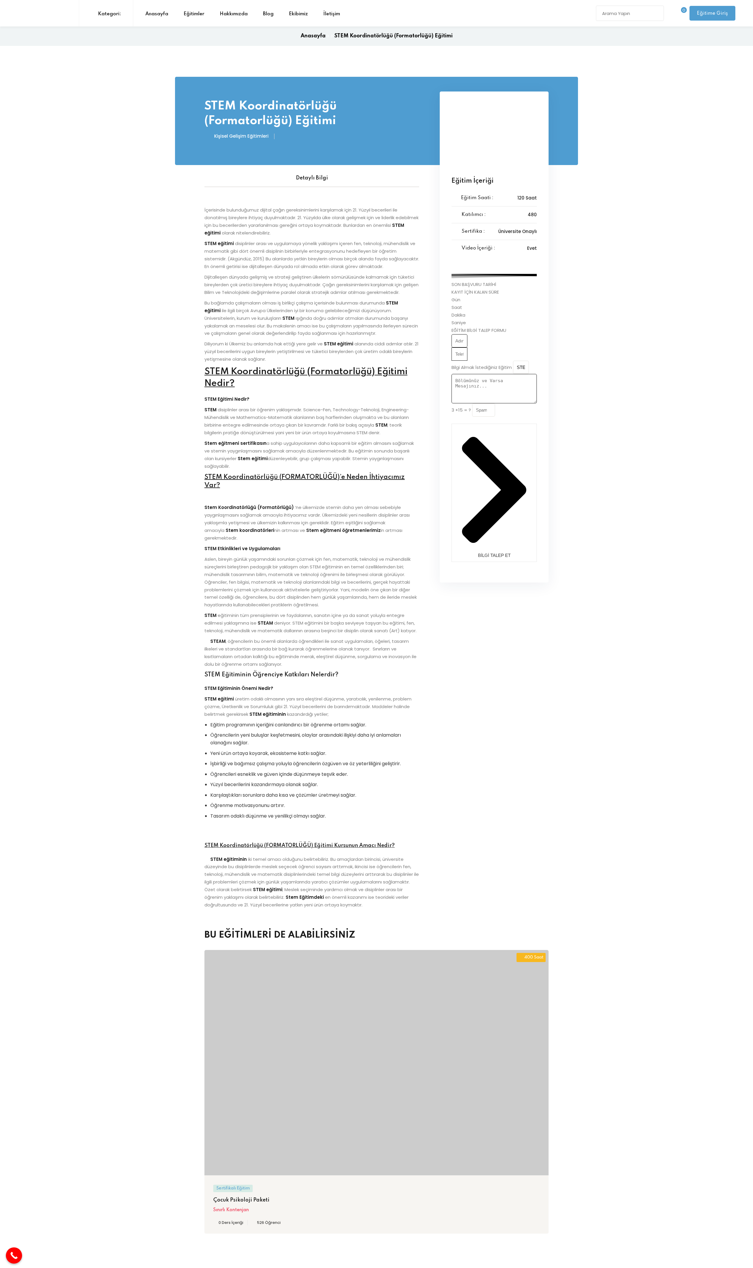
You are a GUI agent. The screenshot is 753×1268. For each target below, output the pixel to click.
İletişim (331, 13)
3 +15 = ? (462, 410)
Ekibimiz (298, 13)
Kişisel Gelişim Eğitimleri (241, 136)
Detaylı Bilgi (312, 178)
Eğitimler (194, 13)
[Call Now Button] (14, 1255)
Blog (268, 13)
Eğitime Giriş (712, 13)
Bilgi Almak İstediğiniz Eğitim (482, 367)
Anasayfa (156, 13)
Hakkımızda (234, 13)
